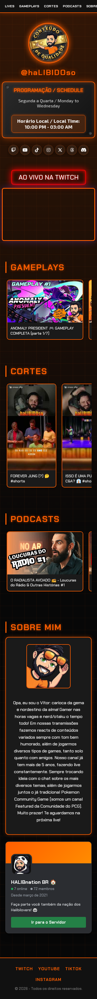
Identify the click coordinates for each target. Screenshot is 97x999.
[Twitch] (13, 150)
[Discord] (83, 150)
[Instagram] (48, 150)
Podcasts (72, 6)
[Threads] (72, 150)
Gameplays (29, 6)
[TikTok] (37, 150)
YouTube (49, 969)
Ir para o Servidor (48, 922)
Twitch (24, 969)
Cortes (51, 6)
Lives (9, 6)
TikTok (73, 969)
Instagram (48, 979)
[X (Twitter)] (60, 150)
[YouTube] (25, 150)
